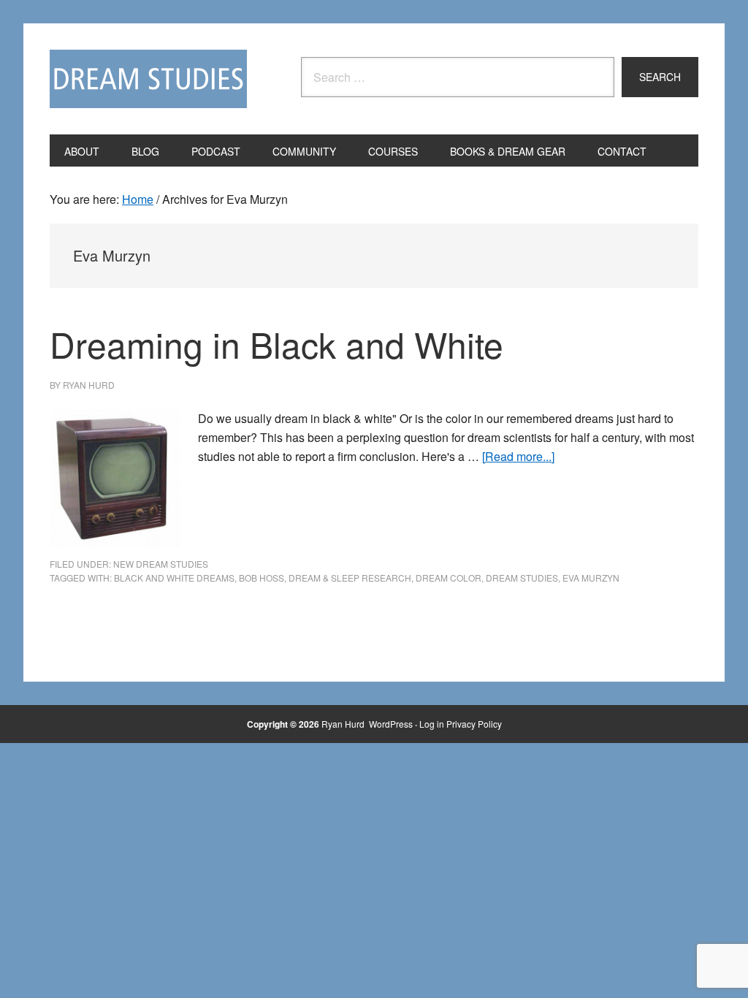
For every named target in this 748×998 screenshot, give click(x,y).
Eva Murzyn (590, 577)
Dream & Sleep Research (350, 577)
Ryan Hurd (344, 723)
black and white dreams (174, 577)
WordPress (391, 723)
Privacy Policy (474, 723)
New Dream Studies (160, 563)
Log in (431, 723)
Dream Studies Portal (148, 79)
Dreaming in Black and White (276, 344)
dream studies (522, 577)
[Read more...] (518, 456)
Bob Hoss (261, 577)
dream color (448, 577)
